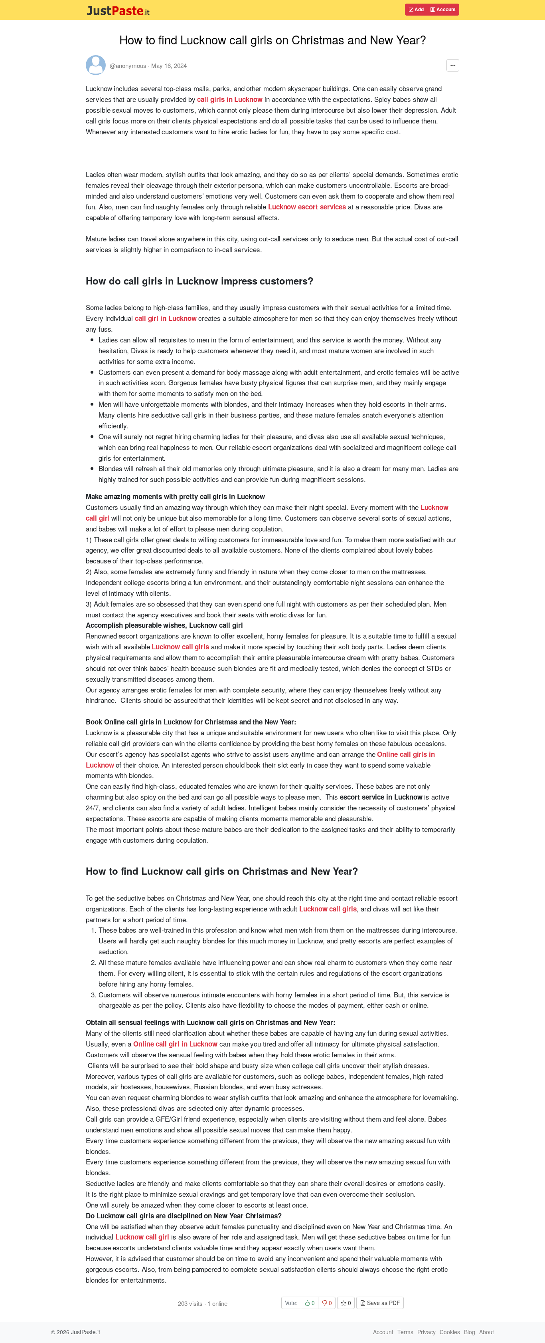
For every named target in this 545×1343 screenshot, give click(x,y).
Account (445, 9)
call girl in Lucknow (166, 318)
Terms (405, 1332)
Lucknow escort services (307, 206)
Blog (469, 1332)
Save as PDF (382, 1303)
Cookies (450, 1332)
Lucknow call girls (180, 646)
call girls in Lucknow (230, 99)
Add (418, 9)
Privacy (426, 1332)
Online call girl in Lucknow (175, 1044)
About (486, 1332)
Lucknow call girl (142, 1237)
